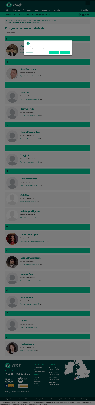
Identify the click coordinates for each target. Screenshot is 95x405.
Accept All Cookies (65, 52)
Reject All (54, 52)
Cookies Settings (29, 52)
